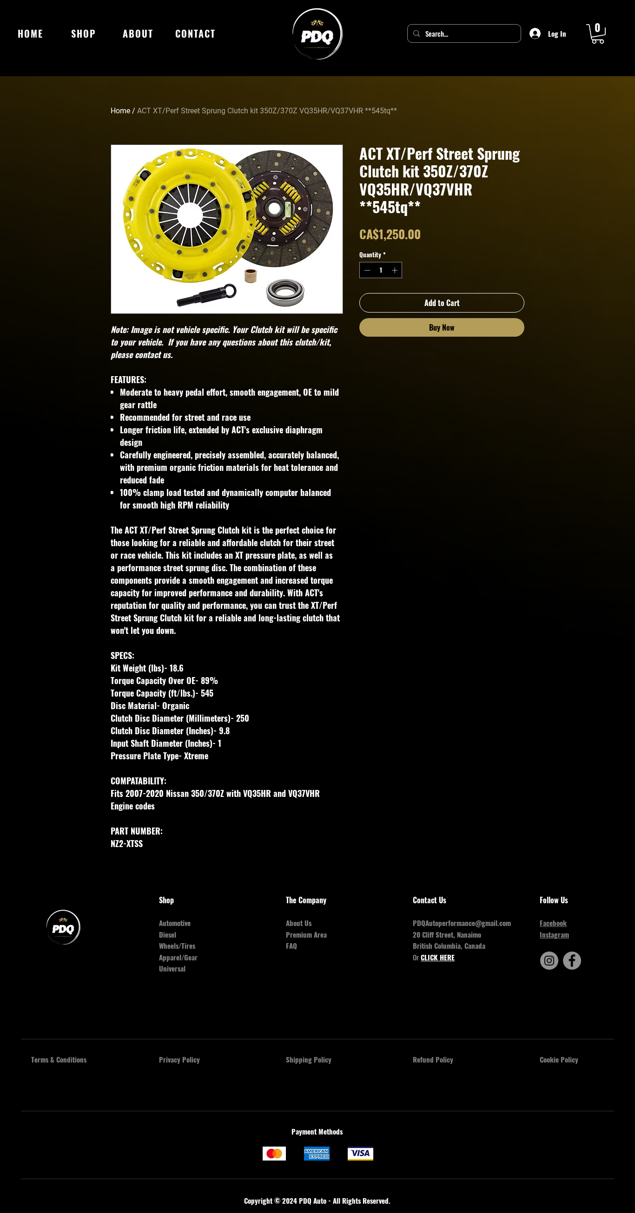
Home (120, 110)
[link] (597, 34)
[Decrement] (366, 270)
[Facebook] (572, 961)
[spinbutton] (381, 270)
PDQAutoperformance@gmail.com (462, 923)
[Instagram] (549, 961)
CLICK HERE (438, 957)
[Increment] (395, 270)
